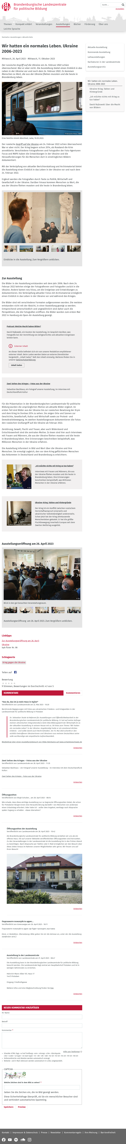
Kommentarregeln (72, 1132)
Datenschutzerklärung (25, 360)
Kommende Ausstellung (99, 52)
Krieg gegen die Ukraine (14, 662)
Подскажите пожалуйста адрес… (17, 921)
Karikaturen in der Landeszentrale (104, 62)
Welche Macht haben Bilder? (28, 326)
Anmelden (120, 9)
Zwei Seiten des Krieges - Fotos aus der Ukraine (21, 776)
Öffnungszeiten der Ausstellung (22, 828)
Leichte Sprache (12, 29)
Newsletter (56, 1132)
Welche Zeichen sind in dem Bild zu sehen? (22, 1082)
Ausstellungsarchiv (97, 67)
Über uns (103, 24)
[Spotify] (16, 1140)
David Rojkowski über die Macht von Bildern (105, 106)
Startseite (5, 37)
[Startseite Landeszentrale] (6, 6)
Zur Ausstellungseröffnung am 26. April (20, 641)
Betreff (5, 1021)
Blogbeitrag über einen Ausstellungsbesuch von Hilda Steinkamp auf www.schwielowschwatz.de (42, 742)
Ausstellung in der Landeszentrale (23, 955)
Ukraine (5, 644)
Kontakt (5, 1132)
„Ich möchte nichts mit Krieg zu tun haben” (104, 98)
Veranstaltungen (44, 24)
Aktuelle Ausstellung (97, 47)
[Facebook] (4, 1140)
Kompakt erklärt (24, 24)
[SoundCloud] (22, 1140)
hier (52, 988)
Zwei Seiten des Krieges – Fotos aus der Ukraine (28, 384)
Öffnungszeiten (9, 795)
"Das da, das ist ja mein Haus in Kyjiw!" (20, 702)
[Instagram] (29, 1140)
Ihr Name (5, 1013)
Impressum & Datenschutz (25, 1132)
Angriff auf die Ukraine (27, 144)
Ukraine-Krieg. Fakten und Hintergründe (102, 90)
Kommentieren (73, 693)
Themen (8, 24)
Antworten (77, 748)
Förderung (90, 24)
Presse (44, 1132)
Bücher (77, 24)
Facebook (15, 672)
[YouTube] (10, 1140)
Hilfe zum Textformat (71, 1052)
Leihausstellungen (96, 57)
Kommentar (7, 1030)
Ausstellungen (63, 24)
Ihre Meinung (91, 1132)
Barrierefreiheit (108, 1132)
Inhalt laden (16, 365)
